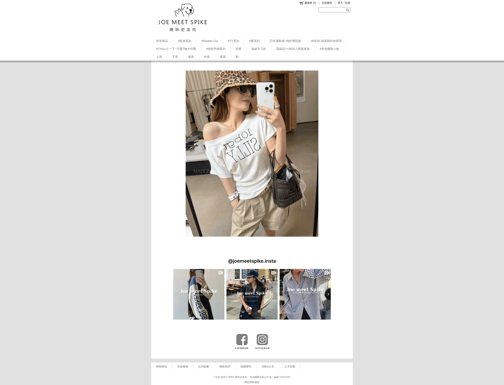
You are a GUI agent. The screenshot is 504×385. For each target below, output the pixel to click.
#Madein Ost (209, 41)
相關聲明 (245, 366)
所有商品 (162, 41)
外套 (207, 56)
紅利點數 (203, 366)
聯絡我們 (224, 366)
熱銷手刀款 (258, 48)
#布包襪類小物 (329, 48)
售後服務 (182, 366)
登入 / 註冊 (344, 2)
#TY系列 (233, 41)
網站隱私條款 (252, 382)
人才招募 (289, 366)
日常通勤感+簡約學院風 (285, 41)
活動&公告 (267, 366)
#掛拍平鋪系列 (215, 48)
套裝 (223, 56)
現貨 (238, 48)
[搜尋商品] (348, 10)
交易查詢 (327, 2)
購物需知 (161, 366)
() (310, 2)
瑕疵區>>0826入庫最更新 (293, 48)
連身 (191, 56)
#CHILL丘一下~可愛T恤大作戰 (176, 48)
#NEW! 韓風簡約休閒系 (326, 41)
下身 (175, 56)
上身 (159, 56)
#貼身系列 (184, 41)
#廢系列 (254, 41)
